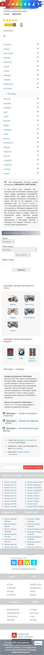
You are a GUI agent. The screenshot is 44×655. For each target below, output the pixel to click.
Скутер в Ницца (33, 501)
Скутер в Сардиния (34, 490)
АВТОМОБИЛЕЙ (13, 613)
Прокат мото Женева (12, 506)
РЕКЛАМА (11, 620)
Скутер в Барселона (35, 482)
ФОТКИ (10, 584)
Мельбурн (12, 93)
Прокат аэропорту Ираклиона (11, 548)
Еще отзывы (9, 25)
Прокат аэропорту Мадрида (11, 530)
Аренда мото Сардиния (13, 484)
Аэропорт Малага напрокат (34, 543)
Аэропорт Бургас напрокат (33, 525)
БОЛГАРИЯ (11, 595)
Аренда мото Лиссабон (13, 495)
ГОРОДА (10, 591)
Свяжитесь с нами (11, 404)
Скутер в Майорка (34, 484)
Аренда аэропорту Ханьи (14, 544)
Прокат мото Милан (11, 482)
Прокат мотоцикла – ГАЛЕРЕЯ (20, 414)
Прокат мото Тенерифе (13, 493)
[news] (24, 560)
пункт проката (17, 448)
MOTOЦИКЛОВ (12, 609)
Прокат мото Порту (11, 498)
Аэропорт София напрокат (33, 520)
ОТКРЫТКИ (11, 588)
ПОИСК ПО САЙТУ (34, 467)
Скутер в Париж (33, 498)
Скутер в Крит (32, 503)
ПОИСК (21, 269)
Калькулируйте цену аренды (20, 429)
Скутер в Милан (33, 493)
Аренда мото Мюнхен (12, 503)
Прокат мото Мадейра (12, 501)
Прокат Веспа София (35, 506)
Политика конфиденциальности (24, 569)
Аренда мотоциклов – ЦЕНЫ (20, 422)
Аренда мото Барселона (13, 490)
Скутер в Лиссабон (34, 487)
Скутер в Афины (33, 495)
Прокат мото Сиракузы (13, 487)
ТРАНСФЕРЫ (12, 616)
